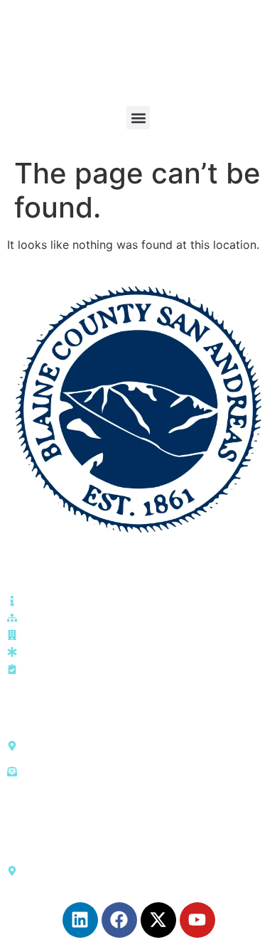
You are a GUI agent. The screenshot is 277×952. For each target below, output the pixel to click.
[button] (138, 117)
